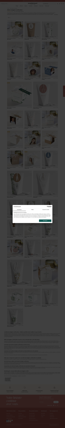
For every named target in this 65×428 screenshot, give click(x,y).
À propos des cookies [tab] (45, 209)
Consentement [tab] (19, 209)
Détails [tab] (32, 209)
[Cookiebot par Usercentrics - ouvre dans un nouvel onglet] (47, 206)
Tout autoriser (45, 220)
